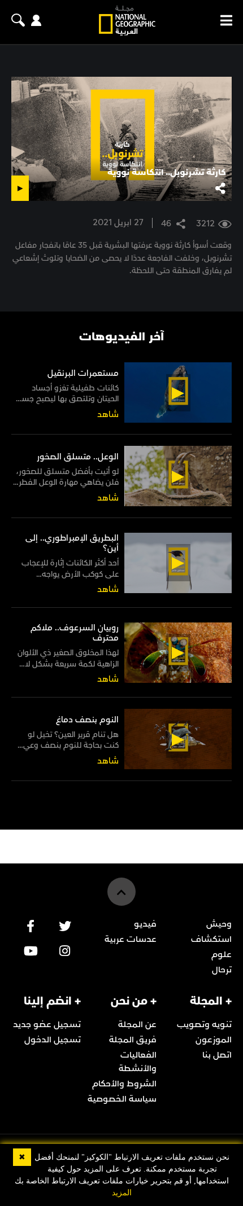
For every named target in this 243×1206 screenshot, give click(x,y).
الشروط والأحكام (124, 1083)
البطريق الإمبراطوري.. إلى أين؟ (72, 543)
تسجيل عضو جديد (47, 1024)
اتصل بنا (217, 1055)
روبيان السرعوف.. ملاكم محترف (75, 632)
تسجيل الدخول (52, 1039)
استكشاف (211, 939)
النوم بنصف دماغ (87, 719)
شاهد (108, 414)
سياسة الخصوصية (122, 1099)
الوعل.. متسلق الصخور (78, 456)
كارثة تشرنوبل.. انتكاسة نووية (166, 172)
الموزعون (214, 1039)
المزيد (122, 1193)
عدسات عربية (131, 939)
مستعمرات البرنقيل (83, 373)
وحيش (219, 924)
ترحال (222, 969)
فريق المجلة (133, 1039)
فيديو (145, 924)
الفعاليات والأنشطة (138, 1061)
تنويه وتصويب (204, 1024)
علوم (221, 954)
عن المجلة (137, 1024)
